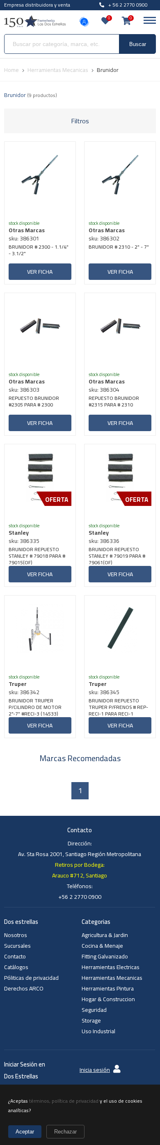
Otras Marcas (27, 230)
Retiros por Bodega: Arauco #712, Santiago (79, 870)
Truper (18, 684)
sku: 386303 (24, 389)
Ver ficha (40, 271)
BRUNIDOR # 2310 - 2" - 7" (119, 248)
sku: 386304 (104, 389)
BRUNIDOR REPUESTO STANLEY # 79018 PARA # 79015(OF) (37, 556)
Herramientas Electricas (110, 967)
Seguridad (94, 1009)
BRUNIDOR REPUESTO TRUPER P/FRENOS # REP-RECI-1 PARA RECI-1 (118, 707)
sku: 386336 (104, 541)
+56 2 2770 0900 (79, 896)
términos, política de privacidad (63, 1101)
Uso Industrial (98, 1031)
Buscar (137, 44)
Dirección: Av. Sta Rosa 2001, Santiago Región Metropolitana (79, 848)
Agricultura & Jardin (105, 935)
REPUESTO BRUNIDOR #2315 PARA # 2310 (114, 402)
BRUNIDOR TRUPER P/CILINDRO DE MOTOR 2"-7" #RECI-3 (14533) (35, 707)
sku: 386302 (104, 238)
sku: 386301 (24, 238)
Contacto (15, 956)
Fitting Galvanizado (105, 956)
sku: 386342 (24, 692)
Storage (91, 1020)
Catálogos (16, 967)
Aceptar (25, 1132)
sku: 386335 (24, 541)
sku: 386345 (104, 692)
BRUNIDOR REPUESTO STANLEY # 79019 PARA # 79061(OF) (117, 556)
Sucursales (17, 945)
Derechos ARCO (23, 988)
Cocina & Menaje (102, 945)
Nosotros (15, 935)
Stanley (19, 533)
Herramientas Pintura (108, 988)
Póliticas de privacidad (31, 977)
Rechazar (65, 1132)
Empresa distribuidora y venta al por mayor (37, 9)
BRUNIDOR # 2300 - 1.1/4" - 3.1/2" (39, 251)
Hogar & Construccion (108, 999)
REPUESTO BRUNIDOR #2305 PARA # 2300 (34, 402)
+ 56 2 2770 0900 (128, 4)
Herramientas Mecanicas (112, 977)
